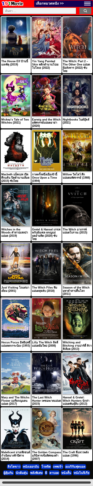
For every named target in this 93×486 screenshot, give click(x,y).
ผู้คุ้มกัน (8, 473)
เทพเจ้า (58, 466)
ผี (46, 473)
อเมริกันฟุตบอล (75, 466)
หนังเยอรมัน (31, 466)
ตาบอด (54, 473)
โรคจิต (46, 466)
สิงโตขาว (14, 466)
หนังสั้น (66, 473)
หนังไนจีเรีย (81, 473)
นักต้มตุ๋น (22, 473)
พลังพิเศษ (36, 473)
